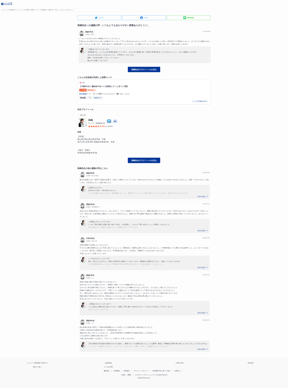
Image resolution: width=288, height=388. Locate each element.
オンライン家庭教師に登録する (37, 363)
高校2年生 (90, 173)
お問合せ (177, 371)
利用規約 (127, 371)
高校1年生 (89, 32)
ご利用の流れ (179, 363)
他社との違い (37, 367)
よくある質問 (108, 367)
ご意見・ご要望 (126, 375)
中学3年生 (90, 238)
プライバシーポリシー (141, 371)
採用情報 (117, 371)
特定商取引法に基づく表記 (161, 371)
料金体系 (251, 363)
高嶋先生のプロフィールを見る (144, 69)
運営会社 (107, 371)
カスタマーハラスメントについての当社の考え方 (151, 375)
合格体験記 (108, 363)
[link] (144, 91)
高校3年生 (90, 204)
